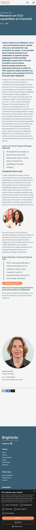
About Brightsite (7, 475)
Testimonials (6, 462)
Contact (4, 480)
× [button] (34, 491)
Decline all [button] (17, 522)
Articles (4, 455)
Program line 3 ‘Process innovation (14, 79)
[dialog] (18, 510)
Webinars (5, 465)
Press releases (7, 457)
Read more (30, 502)
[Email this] (4, 390)
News (4, 452)
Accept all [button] (18, 518)
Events (4, 460)
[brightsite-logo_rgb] (5, 2)
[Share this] (8, 390)
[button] (27, 2)
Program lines (6, 477)
